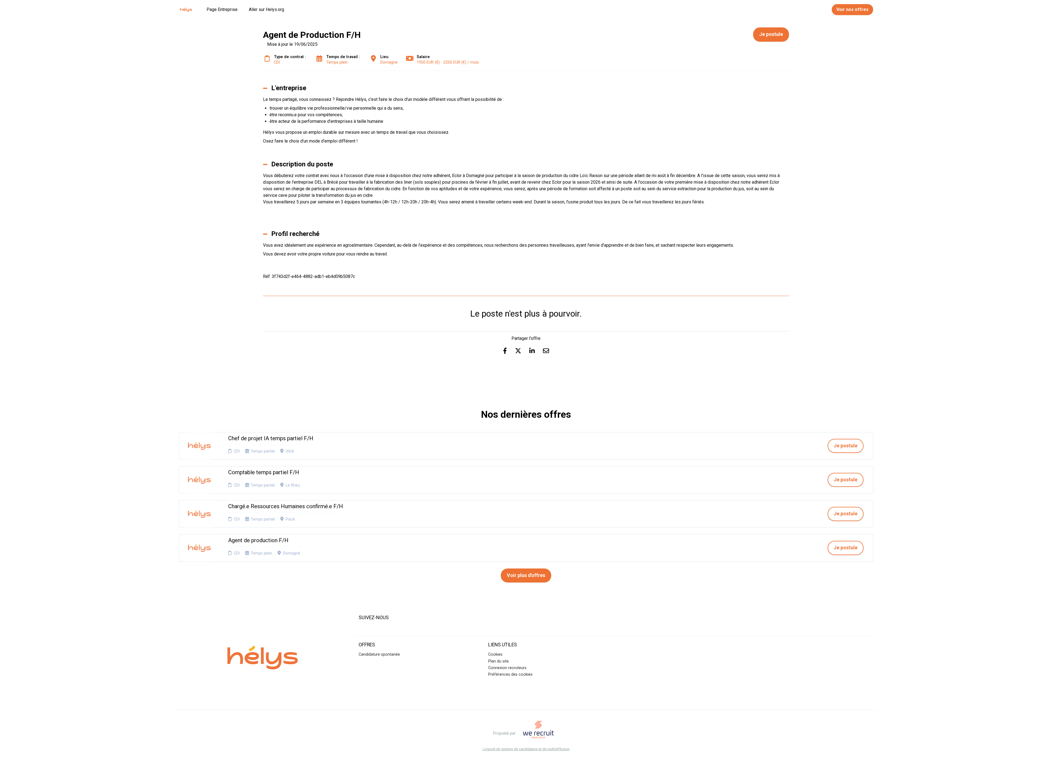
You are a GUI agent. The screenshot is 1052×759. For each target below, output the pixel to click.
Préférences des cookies (510, 674)
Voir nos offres (852, 9)
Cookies (495, 654)
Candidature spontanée (379, 654)
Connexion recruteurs (507, 668)
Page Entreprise (222, 9)
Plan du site (498, 661)
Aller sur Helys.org (266, 9)
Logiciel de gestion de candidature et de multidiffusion (526, 749)
